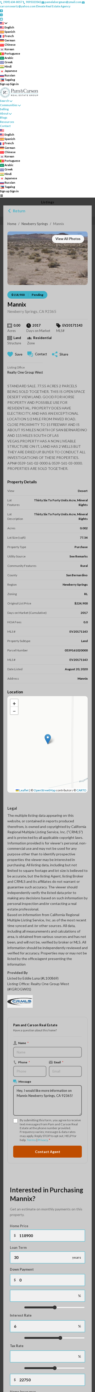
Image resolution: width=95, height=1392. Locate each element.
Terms (31, 1140)
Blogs (3, 117)
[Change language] (3, 23)
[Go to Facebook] (1, 10)
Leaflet (24, 790)
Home (11, 224)
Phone (24, 1062)
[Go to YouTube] (1, 18)
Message (24, 1081)
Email (58, 1062)
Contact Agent (47, 1151)
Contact (5, 125)
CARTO (81, 790)
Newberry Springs (35, 224)
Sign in (14, 84)
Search (4, 100)
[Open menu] (1, 196)
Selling (4, 109)
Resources (7, 121)
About (4, 113)
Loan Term (18, 1247)
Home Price (19, 1226)
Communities (8, 105)
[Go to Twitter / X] (1, 14)
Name (23, 1043)
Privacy (43, 1140)
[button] (48, 739)
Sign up (5, 84)
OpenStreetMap (44, 790)
